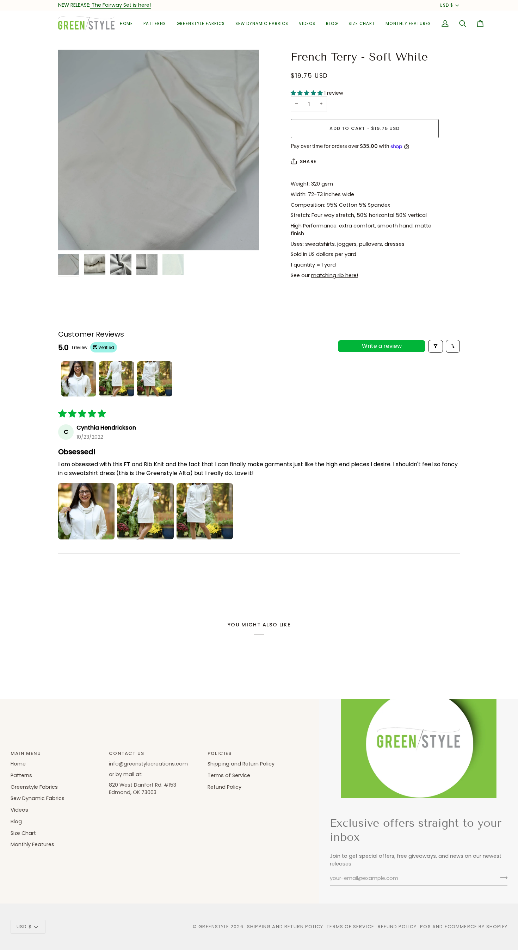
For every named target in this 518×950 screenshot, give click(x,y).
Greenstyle (213, 926)
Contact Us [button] (126, 753)
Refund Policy (224, 786)
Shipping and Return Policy (241, 763)
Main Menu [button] (26, 753)
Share (308, 161)
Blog (16, 821)
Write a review (382, 346)
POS (425, 926)
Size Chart (23, 833)
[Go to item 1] (78, 378)
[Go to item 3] (154, 378)
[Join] (501, 877)
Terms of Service (229, 775)
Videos (19, 809)
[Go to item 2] (116, 378)
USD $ (446, 5)
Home (18, 763)
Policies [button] (220, 753)
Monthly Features (32, 844)
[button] (154, 24)
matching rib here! (334, 275)
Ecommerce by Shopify (476, 926)
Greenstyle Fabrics (34, 786)
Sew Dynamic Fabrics (37, 798)
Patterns (21, 775)
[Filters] (435, 346)
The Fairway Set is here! (120, 4)
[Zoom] (158, 150)
